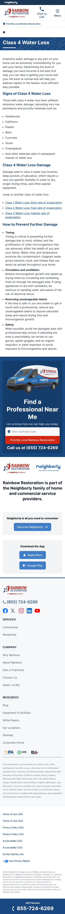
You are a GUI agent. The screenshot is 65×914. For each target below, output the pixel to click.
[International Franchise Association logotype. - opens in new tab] (22, 752)
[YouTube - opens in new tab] (37, 610)
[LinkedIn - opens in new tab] (29, 610)
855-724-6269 (35, 908)
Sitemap (8, 735)
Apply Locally (11, 685)
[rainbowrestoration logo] (32, 590)
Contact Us (10, 677)
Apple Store (35, 555)
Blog (5, 705)
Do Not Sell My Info (13, 854)
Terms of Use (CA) (13, 820)
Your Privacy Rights (19, 860)
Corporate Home (13, 742)
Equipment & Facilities (16, 712)
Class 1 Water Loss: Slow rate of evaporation (33, 202)
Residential (9, 634)
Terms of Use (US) (13, 814)
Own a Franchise (13, 670)
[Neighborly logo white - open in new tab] (11, 2)
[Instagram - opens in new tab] (21, 610)
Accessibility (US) (12, 840)
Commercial (10, 627)
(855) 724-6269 (42, 447)
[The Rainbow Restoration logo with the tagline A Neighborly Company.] (16, 468)
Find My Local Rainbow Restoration (32, 440)
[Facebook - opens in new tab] (5, 610)
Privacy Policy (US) (13, 827)
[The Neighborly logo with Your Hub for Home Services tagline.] (49, 468)
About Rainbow (12, 662)
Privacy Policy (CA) (13, 834)
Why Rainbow (11, 655)
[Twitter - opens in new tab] (13, 610)
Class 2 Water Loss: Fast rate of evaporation (33, 207)
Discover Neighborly (30, 527)
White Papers (11, 720)
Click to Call (42, 15)
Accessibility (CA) (12, 847)
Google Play (34, 565)
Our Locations (11, 727)
